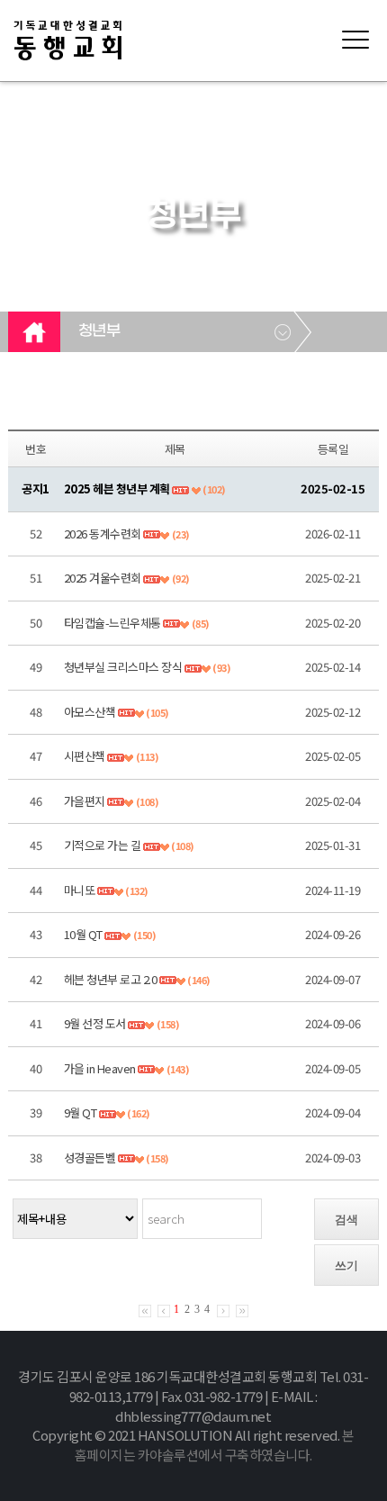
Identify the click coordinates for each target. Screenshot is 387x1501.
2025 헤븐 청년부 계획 (117, 488)
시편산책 (84, 755)
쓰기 (346, 1265)
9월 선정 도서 (95, 1023)
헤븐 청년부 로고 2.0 (111, 979)
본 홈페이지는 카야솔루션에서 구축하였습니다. (215, 1444)
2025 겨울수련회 (102, 577)
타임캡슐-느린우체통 (112, 622)
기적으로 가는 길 (102, 845)
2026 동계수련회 (102, 533)
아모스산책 (90, 711)
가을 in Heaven (100, 1068)
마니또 (80, 890)
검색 (346, 1219)
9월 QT (80, 1112)
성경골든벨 (90, 1157)
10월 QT (83, 934)
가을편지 (84, 800)
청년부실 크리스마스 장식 (123, 666)
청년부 (99, 331)
